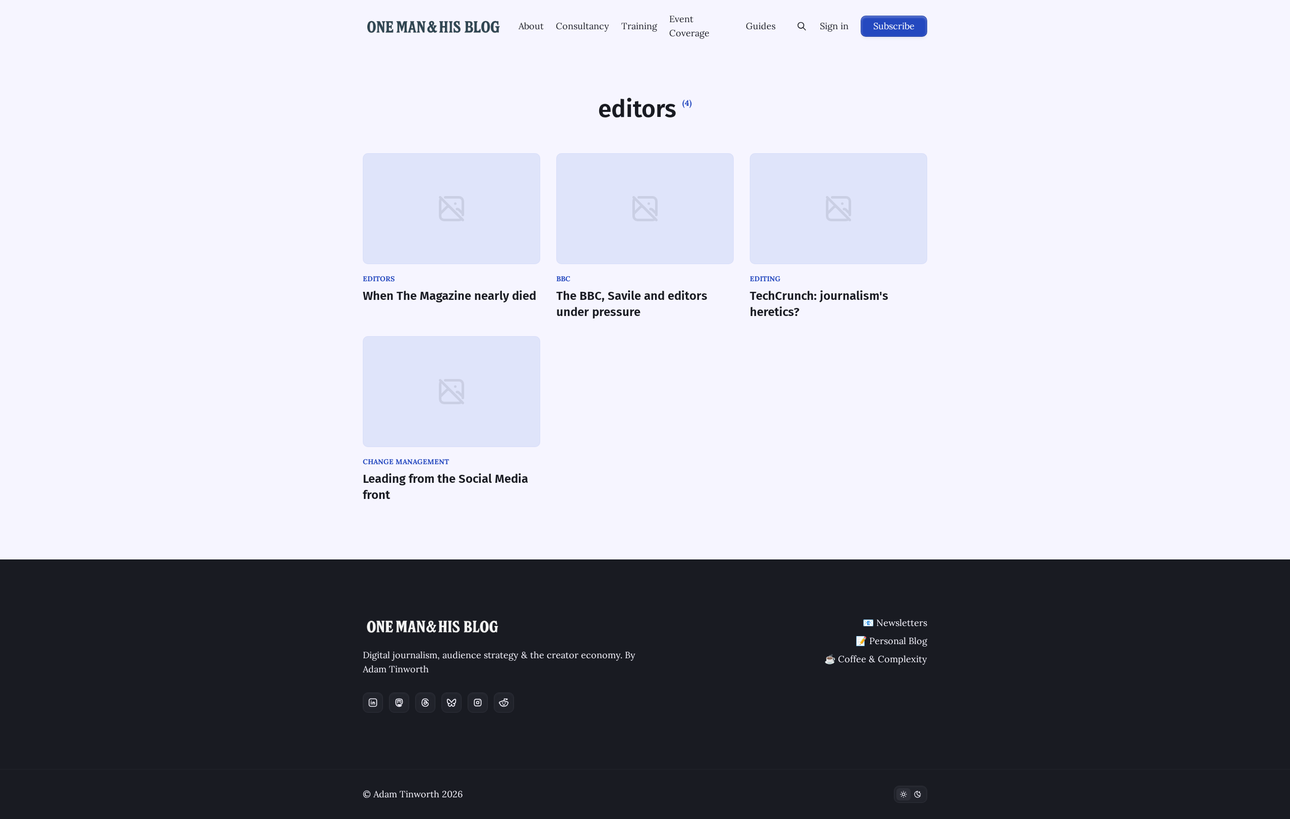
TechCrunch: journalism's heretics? (819, 304)
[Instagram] (478, 702)
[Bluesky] (451, 702)
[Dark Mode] (910, 794)
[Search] (802, 26)
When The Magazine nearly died (449, 296)
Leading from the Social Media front (445, 487)
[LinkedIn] (373, 702)
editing (765, 278)
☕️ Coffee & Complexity (875, 659)
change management (406, 461)
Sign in (834, 26)
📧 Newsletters (895, 622)
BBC (563, 278)
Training (639, 26)
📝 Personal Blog (891, 641)
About (531, 26)
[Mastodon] (399, 702)
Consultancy (582, 26)
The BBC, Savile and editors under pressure (631, 304)
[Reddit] (504, 702)
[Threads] (425, 702)
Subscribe (894, 26)
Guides (761, 26)
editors (379, 278)
